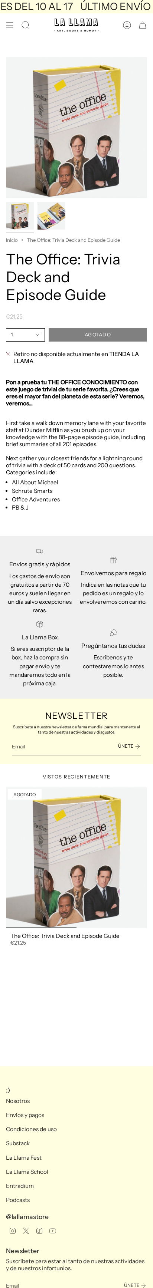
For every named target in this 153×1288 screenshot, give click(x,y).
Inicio (12, 240)
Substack (18, 1143)
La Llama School (27, 1171)
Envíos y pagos (25, 1115)
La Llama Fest (24, 1157)
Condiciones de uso (31, 1129)
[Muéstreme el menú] (9, 25)
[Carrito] (142, 25)
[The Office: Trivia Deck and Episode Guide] (76, 857)
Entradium (20, 1185)
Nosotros (18, 1100)
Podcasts (18, 1199)
